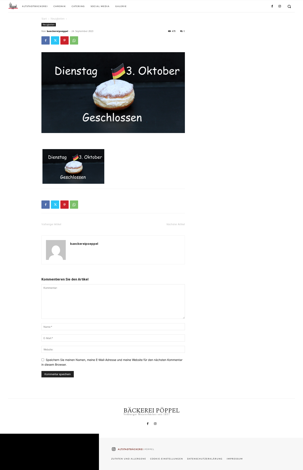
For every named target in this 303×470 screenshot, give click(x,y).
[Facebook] (272, 6)
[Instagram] (279, 6)
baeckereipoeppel (57, 31)
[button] (289, 6)
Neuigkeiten (58, 18)
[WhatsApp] (74, 40)
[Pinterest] (64, 40)
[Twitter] (55, 40)
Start (44, 18)
